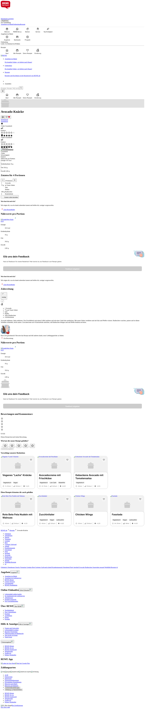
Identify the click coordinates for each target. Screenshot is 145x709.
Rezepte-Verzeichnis (11, 632)
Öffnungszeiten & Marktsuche (14, 633)
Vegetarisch (4, 120)
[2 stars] (12, 446)
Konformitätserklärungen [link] (12, 687)
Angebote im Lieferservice (13, 578)
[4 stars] (25, 446)
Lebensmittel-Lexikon (11, 630)
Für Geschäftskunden (11, 601)
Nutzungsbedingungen (12, 680)
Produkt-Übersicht (10, 599)
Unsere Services (10, 581)
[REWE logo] (4, 55)
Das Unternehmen (10, 612)
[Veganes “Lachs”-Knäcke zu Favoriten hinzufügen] (31, 459)
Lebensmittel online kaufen (13, 594)
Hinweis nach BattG (11, 684)
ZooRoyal (8, 653)
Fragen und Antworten (12, 628)
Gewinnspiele (9, 583)
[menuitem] (7, 30)
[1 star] (5, 446)
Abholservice (9, 598)
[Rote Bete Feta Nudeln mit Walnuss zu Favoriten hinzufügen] (31, 499)
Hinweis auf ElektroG (11, 686)
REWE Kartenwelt (11, 649)
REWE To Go (9, 648)
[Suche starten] (21, 88)
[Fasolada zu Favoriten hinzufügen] (140, 499)
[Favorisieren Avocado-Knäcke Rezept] (8, 117)
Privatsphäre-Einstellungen (13, 682)
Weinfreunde (9, 651)
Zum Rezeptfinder (9, 209)
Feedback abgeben (72, 269)
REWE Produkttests (11, 585)
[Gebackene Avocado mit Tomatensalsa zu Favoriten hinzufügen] (104, 459)
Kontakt (7, 619)
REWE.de (4, 530)
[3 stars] (18, 446)
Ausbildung (8, 615)
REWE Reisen (9, 646)
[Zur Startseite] (7, 12)
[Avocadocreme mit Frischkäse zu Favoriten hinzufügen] (67, 459)
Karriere (7, 614)
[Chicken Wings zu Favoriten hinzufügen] (104, 499)
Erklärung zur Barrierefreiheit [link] (14, 690)
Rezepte (12, 530)
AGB (6, 675)
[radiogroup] (72, 446)
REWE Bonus (9, 580)
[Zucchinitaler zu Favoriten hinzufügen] (67, 499)
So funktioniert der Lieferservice (15, 596)
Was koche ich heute (11, 635)
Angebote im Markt (11, 576)
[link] (74, 60)
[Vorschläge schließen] (3, 91)
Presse (7, 617)
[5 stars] (32, 446)
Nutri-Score (8, 637)
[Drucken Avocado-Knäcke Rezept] (3, 117)
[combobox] (10, 88)
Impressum (8, 678)
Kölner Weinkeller (10, 655)
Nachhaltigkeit (9, 610)
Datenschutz (8, 677)
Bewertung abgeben (7, 449)
